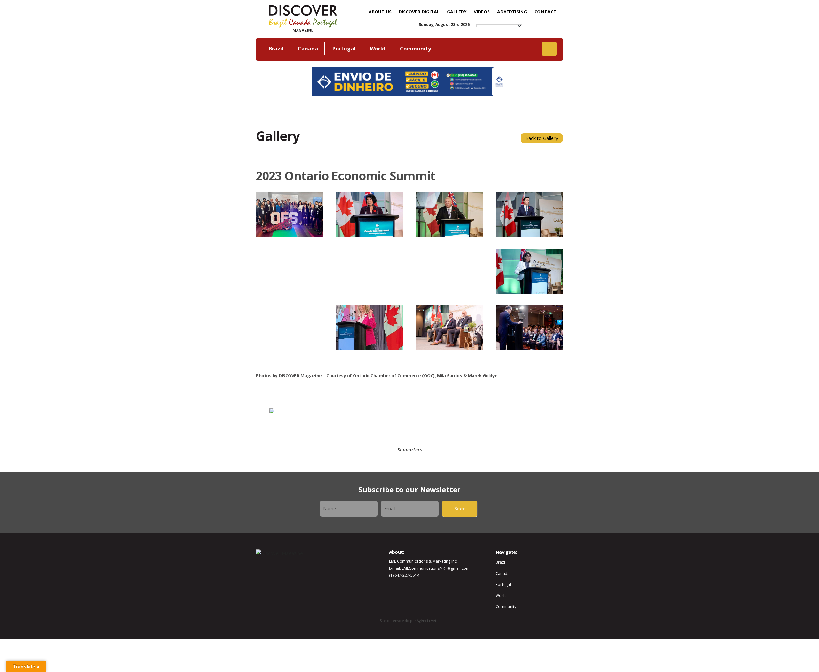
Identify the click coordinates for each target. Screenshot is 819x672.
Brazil (276, 48)
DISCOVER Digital (419, 12)
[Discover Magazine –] (303, 17)
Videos (482, 12)
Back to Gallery (541, 138)
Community (415, 48)
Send (460, 508)
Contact (545, 12)
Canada (308, 48)
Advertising (512, 12)
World (378, 48)
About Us (380, 12)
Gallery (456, 12)
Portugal (343, 48)
